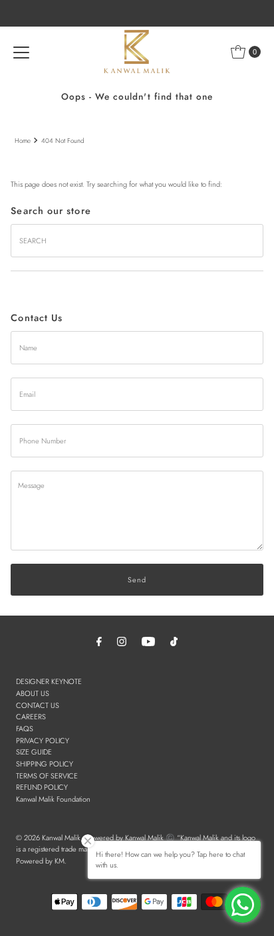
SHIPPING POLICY (44, 764)
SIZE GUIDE (34, 752)
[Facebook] (99, 641)
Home (23, 141)
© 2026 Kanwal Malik (48, 837)
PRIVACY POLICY (42, 740)
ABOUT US (32, 693)
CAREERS (31, 716)
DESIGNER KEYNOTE (49, 681)
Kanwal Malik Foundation (53, 799)
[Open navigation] (21, 52)
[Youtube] (148, 641)
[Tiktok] (174, 641)
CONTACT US (37, 705)
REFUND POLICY (42, 787)
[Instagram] (121, 641)
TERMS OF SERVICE (47, 775)
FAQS (24, 728)
